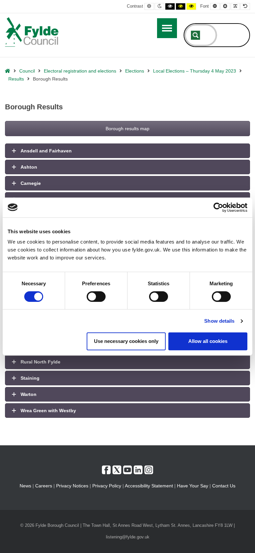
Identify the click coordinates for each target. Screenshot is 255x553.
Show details (219, 321)
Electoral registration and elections (80, 71)
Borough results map (127, 128)
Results (16, 79)
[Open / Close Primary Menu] (167, 28)
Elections (134, 71)
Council (27, 71)
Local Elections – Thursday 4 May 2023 (194, 71)
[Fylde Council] (32, 32)
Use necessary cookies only (126, 341)
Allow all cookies (207, 341)
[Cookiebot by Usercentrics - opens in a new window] (218, 207)
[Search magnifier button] (195, 35)
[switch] (96, 296)
